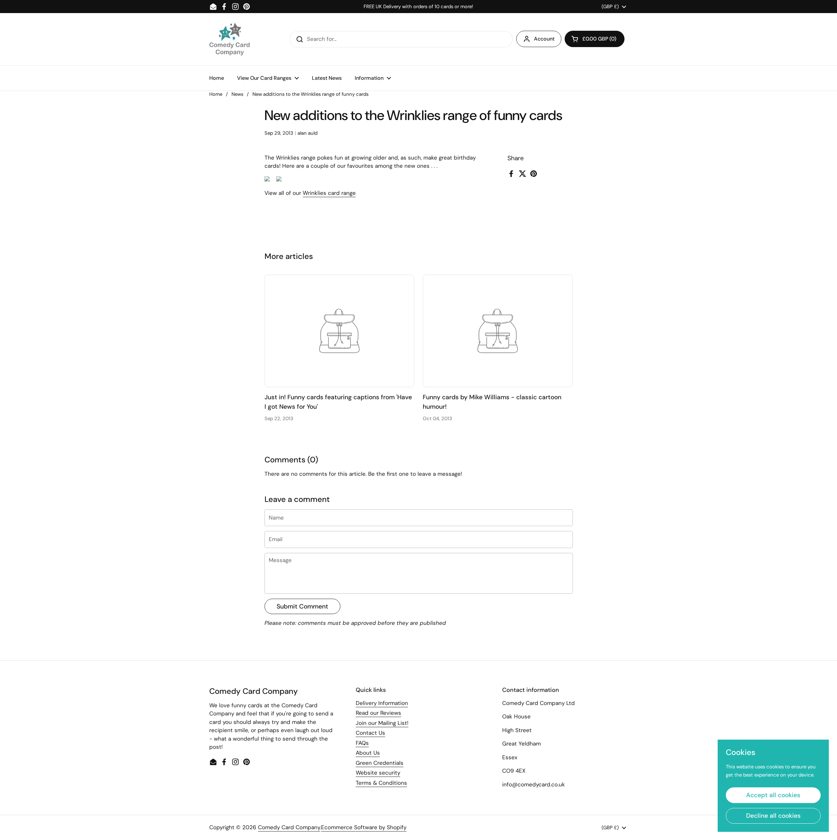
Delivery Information (382, 703)
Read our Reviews (378, 712)
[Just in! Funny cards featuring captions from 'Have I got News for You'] (340, 331)
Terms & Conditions (381, 782)
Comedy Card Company (289, 827)
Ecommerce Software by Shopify (363, 827)
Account (544, 38)
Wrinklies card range (329, 193)
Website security (378, 772)
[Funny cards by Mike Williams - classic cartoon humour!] (498, 331)
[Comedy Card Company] (229, 39)
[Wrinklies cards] (267, 179)
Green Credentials (379, 762)
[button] (594, 39)
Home (215, 94)
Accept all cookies (773, 795)
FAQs (362, 742)
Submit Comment (302, 606)
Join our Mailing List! (382, 723)
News (237, 94)
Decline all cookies (773, 816)
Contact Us (370, 732)
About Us (368, 752)
